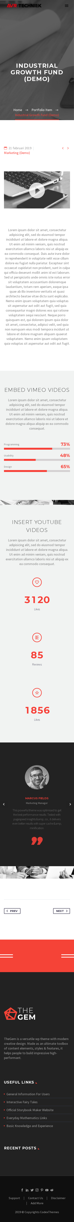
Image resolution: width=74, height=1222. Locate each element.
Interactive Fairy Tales (22, 1102)
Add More (37, 1203)
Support (14, 1198)
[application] (37, 189)
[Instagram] (37, 1190)
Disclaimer (58, 1198)
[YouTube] (46, 1190)
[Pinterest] (41, 1190)
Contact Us (35, 1198)
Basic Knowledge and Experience (29, 1126)
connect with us (37, 956)
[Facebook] (22, 1190)
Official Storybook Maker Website (30, 1110)
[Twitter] (32, 1190)
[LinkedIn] (27, 1190)
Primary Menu (66, 6)
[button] (37, 189)
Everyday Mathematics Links (26, 1118)
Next (60, 911)
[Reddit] (51, 1190)
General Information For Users (28, 1094)
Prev (13, 911)
